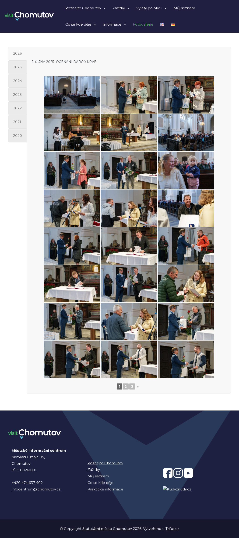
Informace (112, 24)
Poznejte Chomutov (83, 8)
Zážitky (118, 8)
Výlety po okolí (149, 8)
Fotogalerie (143, 24)
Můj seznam (184, 8)
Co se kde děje (78, 24)
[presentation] (103, 8)
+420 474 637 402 (27, 482)
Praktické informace (105, 489)
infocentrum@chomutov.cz (36, 489)
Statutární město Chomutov (107, 528)
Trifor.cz (172, 528)
